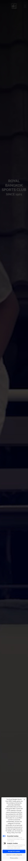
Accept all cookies (14, 851)
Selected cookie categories (14, 855)
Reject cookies (24, 799)
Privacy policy (14, 858)
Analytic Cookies (12, 843)
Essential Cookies (13, 836)
